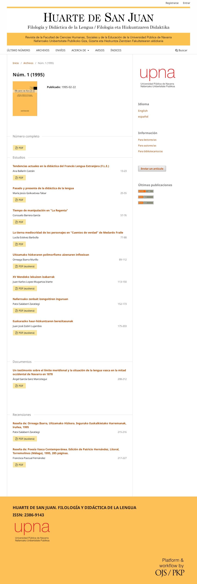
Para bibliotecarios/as (150, 151)
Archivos (28, 63)
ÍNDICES (116, 50)
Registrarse (172, 3)
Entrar (186, 3)
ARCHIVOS (42, 50)
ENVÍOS (60, 50)
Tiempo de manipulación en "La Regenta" (40, 210)
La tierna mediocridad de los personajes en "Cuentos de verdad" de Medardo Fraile (68, 232)
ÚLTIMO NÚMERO (18, 50)
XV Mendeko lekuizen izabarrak (34, 277)
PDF (20, 148)
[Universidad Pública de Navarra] (158, 88)
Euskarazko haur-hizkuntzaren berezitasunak (43, 321)
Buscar (182, 50)
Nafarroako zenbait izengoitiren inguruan (40, 299)
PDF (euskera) (26, 266)
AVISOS (99, 50)
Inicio (16, 63)
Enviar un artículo (152, 168)
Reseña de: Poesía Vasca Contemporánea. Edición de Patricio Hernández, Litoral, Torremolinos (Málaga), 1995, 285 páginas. (66, 451)
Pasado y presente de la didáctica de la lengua (43, 188)
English (143, 111)
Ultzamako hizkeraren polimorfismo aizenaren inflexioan (51, 254)
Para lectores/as (147, 139)
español (143, 116)
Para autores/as (147, 145)
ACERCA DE (79, 50)
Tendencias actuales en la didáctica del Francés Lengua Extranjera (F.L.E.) (61, 166)
